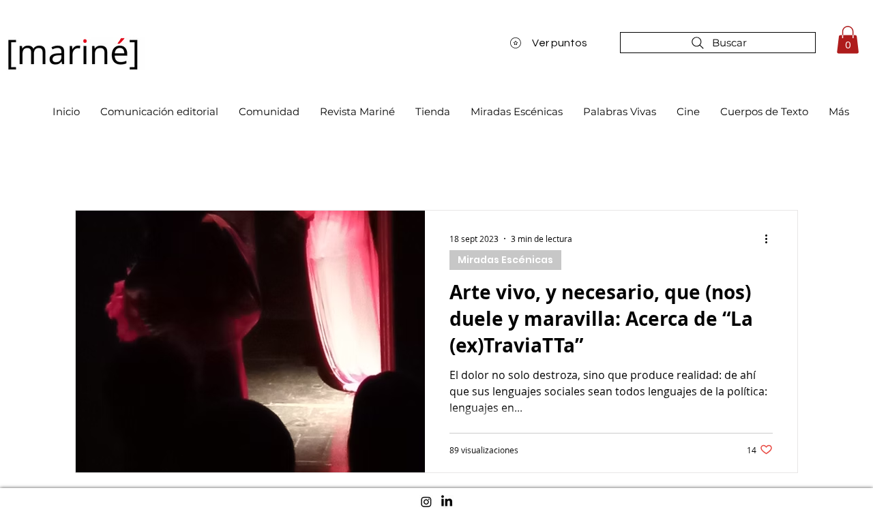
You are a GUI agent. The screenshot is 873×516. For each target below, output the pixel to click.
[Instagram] (426, 502)
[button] (847, 40)
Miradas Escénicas (505, 260)
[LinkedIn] (447, 502)
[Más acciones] (771, 238)
